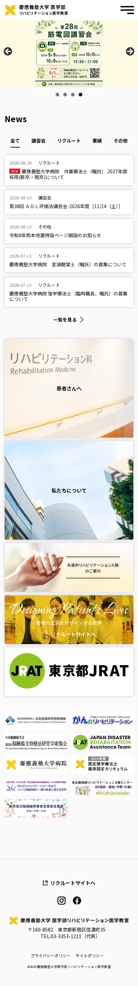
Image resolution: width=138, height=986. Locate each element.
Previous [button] (8, 52)
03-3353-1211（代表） (75, 936)
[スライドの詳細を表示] (69, 53)
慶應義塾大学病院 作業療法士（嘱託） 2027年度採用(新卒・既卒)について (68, 174)
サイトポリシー (90, 955)
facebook (77, 900)
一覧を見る (65, 319)
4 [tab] (80, 94)
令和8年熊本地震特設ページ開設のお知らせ (55, 235)
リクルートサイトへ (73, 634)
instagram (61, 900)
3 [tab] (73, 94)
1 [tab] (57, 94)
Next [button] (130, 52)
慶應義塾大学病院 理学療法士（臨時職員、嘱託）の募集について (68, 296)
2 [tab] (65, 94)
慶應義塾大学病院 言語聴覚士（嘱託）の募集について (68, 264)
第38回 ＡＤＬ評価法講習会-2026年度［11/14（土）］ (66, 206)
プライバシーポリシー (50, 955)
